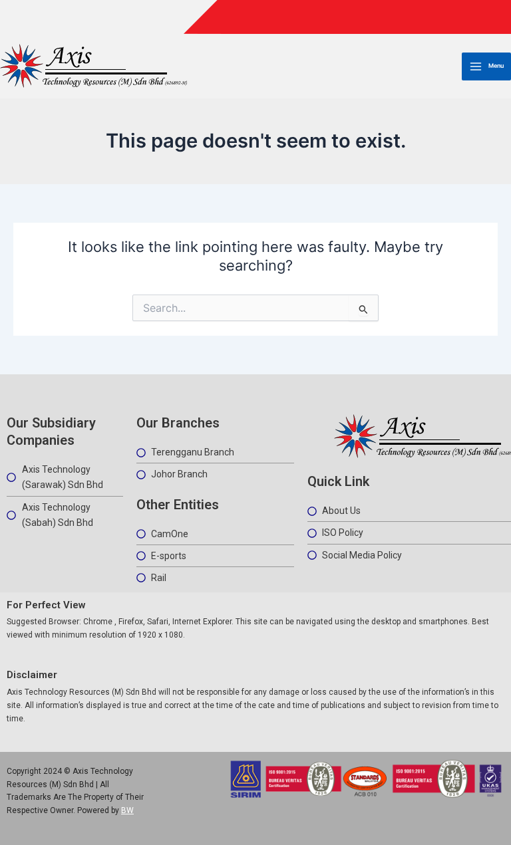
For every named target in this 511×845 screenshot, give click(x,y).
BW (127, 810)
